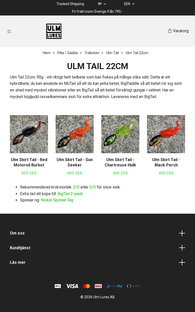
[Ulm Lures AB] (90, 31)
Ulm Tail (112, 53)
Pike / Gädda (67, 53)
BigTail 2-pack (70, 193)
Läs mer (18, 262)
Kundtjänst (20, 247)
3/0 (92, 187)
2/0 (76, 187)
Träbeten (92, 53)
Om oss (17, 233)
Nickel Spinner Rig (57, 200)
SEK (127, 4)
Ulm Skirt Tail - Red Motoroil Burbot (29, 162)
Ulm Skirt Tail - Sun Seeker (75, 162)
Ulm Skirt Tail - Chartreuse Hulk (120, 162)
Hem (47, 53)
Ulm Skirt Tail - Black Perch (166, 162)
